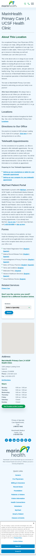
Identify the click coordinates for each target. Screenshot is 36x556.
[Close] (34, 523)
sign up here (20, 224)
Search (9, 312)
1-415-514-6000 (9, 224)
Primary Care (6, 288)
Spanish (6, 251)
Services (7, 304)
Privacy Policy (18, 537)
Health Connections (18, 502)
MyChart (23, 190)
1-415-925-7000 (18, 434)
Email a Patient (18, 514)
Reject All (18, 546)
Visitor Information (18, 498)
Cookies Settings (18, 541)
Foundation (18, 491)
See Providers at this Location (13, 406)
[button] (32, 3)
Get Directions (6, 380)
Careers (18, 475)
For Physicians (18, 479)
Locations (5, 121)
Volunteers (18, 506)
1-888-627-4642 (18, 426)
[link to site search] (25, 4)
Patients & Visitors (18, 494)
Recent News (18, 487)
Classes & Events (18, 518)
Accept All (18, 551)
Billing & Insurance (18, 483)
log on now (11, 222)
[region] (18, 538)
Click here (23, 133)
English (26, 249)
